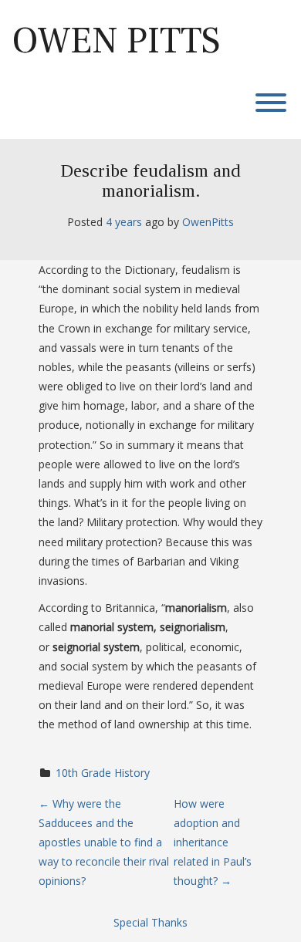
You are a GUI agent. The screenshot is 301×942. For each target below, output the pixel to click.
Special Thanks (150, 922)
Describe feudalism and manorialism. (150, 180)
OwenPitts (208, 221)
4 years (124, 221)
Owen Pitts (116, 41)
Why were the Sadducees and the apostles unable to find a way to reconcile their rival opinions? (104, 842)
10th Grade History (103, 772)
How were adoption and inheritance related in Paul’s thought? (213, 842)
